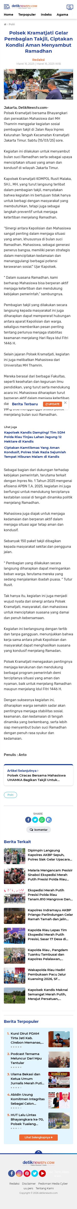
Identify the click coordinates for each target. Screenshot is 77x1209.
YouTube (45, 1179)
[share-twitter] (35, 820)
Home (8, 14)
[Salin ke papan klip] (49, 820)
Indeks (46, 14)
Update (53, 404)
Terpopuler (27, 14)
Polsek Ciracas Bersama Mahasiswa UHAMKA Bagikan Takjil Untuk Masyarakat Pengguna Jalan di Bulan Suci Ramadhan (37, 777)
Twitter (36, 1179)
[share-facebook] (28, 820)
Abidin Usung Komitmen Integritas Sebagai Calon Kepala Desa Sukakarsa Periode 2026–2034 (28, 1099)
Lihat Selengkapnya (38, 1137)
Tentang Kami (60, 1174)
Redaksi (14, 1183)
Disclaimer (29, 1183)
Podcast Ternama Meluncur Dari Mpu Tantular (26, 1058)
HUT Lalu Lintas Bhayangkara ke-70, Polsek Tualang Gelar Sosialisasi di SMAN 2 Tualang (27, 1119)
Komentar (40, 829)
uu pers (28, 1188)
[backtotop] (38, 1154)
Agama (62, 14)
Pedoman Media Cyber (53, 1183)
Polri (10, 794)
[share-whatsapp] (42, 820)
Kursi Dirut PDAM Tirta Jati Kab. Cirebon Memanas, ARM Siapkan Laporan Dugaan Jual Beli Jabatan (26, 1038)
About (66, 1172)
